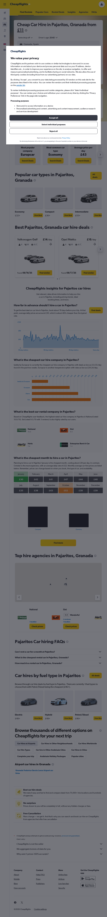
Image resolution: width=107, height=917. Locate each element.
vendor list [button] (20, 85)
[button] (53, 118)
